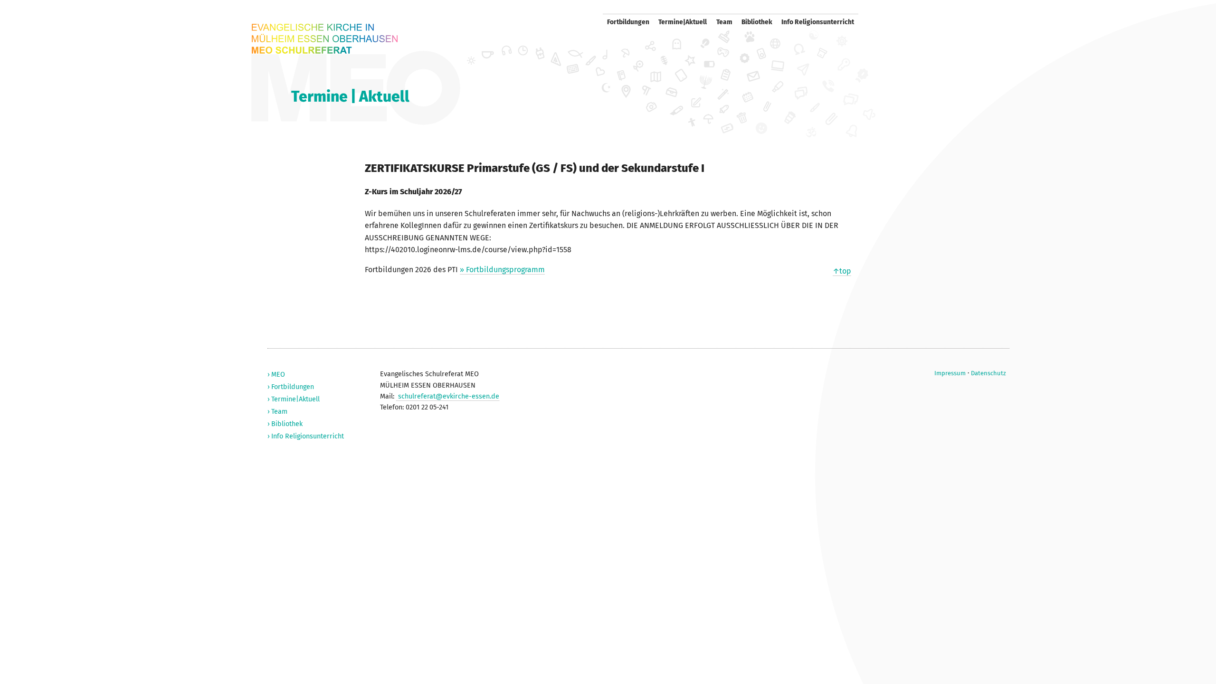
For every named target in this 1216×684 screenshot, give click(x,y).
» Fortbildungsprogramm (502, 269)
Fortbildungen (628, 22)
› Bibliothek (285, 424)
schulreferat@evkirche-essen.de (447, 396)
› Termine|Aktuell (293, 399)
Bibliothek (756, 22)
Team (724, 22)
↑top (842, 271)
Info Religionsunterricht (817, 22)
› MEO (276, 374)
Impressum (950, 373)
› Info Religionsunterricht (305, 436)
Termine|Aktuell (682, 22)
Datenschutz (988, 373)
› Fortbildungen (290, 387)
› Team (277, 412)
